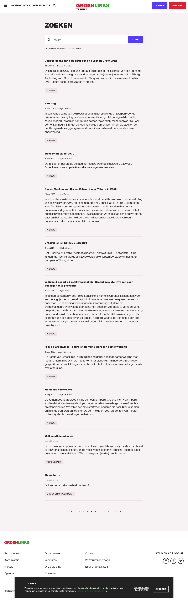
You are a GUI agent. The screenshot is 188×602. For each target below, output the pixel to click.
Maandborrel (53, 475)
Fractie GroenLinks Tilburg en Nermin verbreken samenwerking (86, 346)
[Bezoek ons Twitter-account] (181, 561)
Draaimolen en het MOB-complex (66, 243)
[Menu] (5, 5)
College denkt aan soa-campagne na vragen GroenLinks (81, 60)
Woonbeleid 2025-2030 (59, 153)
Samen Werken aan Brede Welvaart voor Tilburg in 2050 (81, 189)
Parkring (50, 103)
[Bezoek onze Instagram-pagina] (166, 561)
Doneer (159, 5)
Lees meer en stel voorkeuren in (91, 591)
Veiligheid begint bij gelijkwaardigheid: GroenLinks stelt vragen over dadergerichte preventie (89, 284)
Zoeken (57, 40)
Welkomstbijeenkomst (59, 436)
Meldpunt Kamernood (58, 389)
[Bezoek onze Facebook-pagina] (173, 561)
